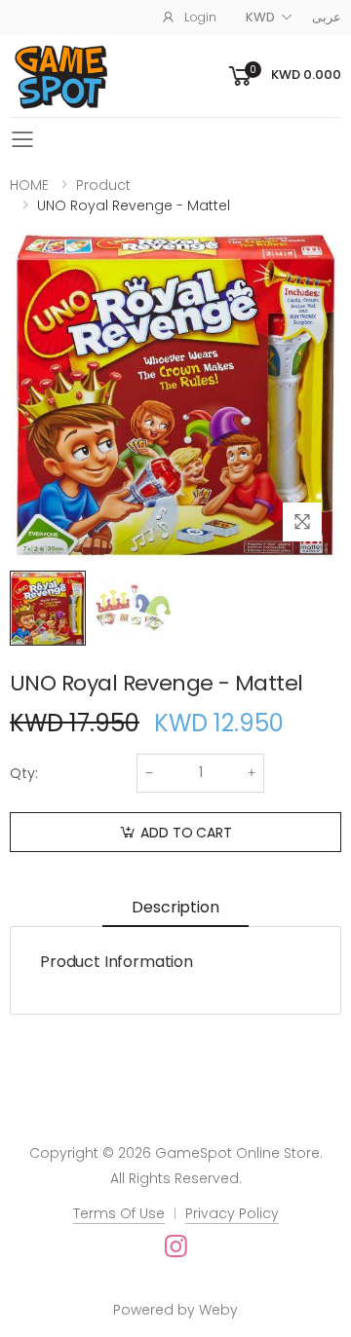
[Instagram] (176, 1246)
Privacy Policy (232, 1213)
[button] (283, 76)
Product (103, 185)
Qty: (24, 773)
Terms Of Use (119, 1213)
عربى (326, 17)
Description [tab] (175, 907)
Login (200, 17)
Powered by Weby (175, 1309)
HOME (29, 185)
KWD (260, 17)
